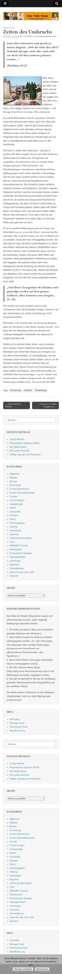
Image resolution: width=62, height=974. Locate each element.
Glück (12, 519)
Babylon (14, 477)
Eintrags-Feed (17, 723)
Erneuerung (15, 390)
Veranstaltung (17, 568)
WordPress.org (17, 730)
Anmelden (15, 719)
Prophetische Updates (21, 553)
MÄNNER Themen (19, 545)
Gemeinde (15, 511)
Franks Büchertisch (19, 489)
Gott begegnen (17, 523)
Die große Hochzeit (19, 450)
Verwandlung (40, 390)
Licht (12, 542)
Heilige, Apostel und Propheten (25, 454)
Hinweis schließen (23, 969)
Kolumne (14, 534)
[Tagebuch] (31, 14)
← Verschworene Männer (13, 405)
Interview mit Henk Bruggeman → (48, 405)
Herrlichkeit (15, 530)
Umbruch (28, 390)
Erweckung (8, 28)
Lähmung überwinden (21, 538)
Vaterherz (14, 564)
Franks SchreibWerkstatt (22, 492)
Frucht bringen (17, 500)
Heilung (13, 526)
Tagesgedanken (18, 557)
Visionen (14, 575)
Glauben (14, 515)
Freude (13, 496)
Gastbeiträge (16, 504)
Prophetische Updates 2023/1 (25, 443)
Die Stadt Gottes (18, 447)
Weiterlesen (42, 969)
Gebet (13, 507)
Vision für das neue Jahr (22, 572)
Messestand (16, 549)
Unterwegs (15, 560)
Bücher (13, 481)
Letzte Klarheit (17, 439)
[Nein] (58, 964)
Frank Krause (11, 36)
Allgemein (15, 474)
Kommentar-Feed (19, 726)
